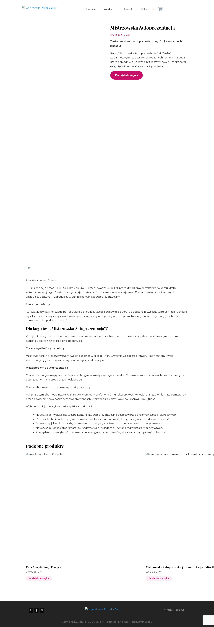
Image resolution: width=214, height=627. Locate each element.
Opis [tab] (29, 267)
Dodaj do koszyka (126, 75)
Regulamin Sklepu (142, 621)
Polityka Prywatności (118, 621)
